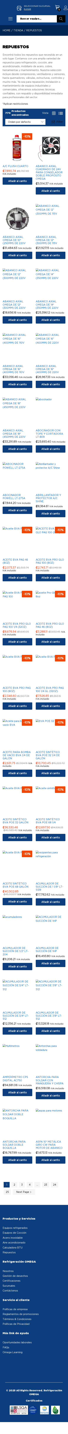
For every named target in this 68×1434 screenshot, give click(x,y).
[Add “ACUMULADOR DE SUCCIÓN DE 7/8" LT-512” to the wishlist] (54, 1007)
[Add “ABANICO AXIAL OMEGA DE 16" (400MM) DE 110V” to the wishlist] (21, 360)
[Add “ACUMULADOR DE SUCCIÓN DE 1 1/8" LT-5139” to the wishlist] (54, 878)
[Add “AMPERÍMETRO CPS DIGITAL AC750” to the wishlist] (21, 1071)
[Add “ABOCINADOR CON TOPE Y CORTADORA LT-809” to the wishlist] (54, 425)
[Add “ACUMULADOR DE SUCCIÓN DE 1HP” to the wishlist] (54, 942)
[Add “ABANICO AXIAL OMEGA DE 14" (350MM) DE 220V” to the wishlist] (54, 296)
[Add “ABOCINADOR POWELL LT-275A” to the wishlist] (21, 489)
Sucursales (9, 1285)
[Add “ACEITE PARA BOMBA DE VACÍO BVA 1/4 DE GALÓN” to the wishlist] (21, 746)
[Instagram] (11, 1362)
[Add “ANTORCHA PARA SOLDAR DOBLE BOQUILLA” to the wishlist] (21, 1136)
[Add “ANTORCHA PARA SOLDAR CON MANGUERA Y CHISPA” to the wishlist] (54, 1071)
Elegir (27, 9)
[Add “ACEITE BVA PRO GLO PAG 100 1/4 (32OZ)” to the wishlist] (21, 618)
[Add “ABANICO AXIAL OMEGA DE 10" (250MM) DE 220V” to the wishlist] (21, 231)
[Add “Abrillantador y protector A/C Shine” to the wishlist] (54, 489)
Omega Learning (12, 1352)
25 (7, 1192)
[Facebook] (5, 1362)
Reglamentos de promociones (21, 1314)
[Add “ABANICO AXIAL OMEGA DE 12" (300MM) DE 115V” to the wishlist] (54, 231)
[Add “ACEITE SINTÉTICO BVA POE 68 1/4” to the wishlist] (54, 814)
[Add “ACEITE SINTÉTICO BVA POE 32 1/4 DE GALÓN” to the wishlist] (54, 746)
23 (45, 1184)
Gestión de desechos (15, 1276)
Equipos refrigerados (15, 1228)
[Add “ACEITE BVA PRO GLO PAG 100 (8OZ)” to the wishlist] (54, 554)
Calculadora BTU (12, 1247)
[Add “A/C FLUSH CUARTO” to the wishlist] (21, 160)
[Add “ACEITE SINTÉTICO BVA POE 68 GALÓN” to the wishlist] (21, 878)
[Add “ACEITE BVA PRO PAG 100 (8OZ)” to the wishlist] (21, 682)
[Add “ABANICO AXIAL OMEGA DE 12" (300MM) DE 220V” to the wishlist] (21, 296)
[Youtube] (16, 1362)
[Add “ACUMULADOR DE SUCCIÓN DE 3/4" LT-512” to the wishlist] (21, 1007)
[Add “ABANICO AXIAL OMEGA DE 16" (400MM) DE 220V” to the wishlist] (54, 360)
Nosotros (8, 1271)
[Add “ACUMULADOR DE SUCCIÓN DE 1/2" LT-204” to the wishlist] (21, 942)
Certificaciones (11, 1280)
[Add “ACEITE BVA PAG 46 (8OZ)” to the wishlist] (21, 554)
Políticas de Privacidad (16, 1324)
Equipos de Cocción (14, 1232)
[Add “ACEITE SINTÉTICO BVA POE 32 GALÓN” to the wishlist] (21, 814)
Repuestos (9, 1252)
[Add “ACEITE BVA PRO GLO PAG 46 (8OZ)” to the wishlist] (54, 618)
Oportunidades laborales (17, 1342)
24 (54, 1184)
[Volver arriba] (63, 1427)
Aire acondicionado (14, 1242)
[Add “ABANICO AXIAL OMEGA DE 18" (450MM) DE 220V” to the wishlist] (21, 425)
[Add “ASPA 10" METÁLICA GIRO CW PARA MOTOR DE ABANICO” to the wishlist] (54, 1136)
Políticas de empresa (15, 1309)
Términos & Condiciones (17, 1319)
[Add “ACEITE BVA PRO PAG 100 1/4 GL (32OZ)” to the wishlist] (54, 682)
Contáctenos (10, 1290)
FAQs (6, 1347)
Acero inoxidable (13, 1237)
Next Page (23, 1192)
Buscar (61, 18)
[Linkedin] (21, 1362)
